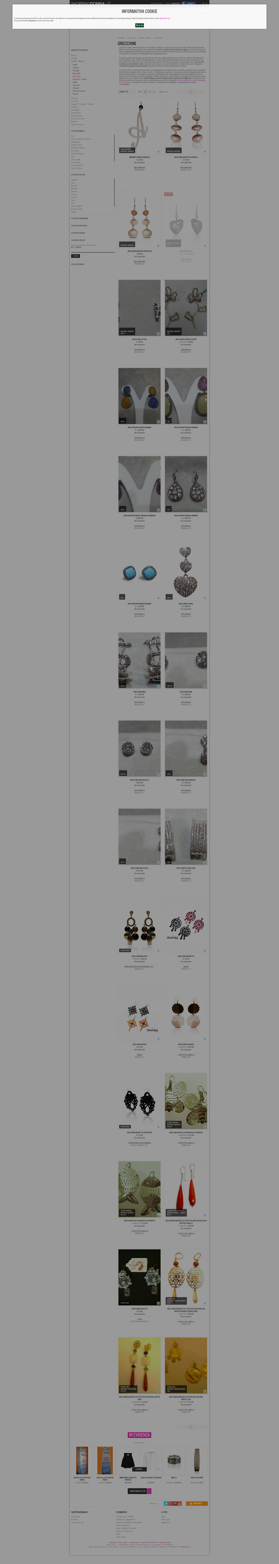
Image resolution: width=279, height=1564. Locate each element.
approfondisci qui (164, 18)
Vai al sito (139, 25)
